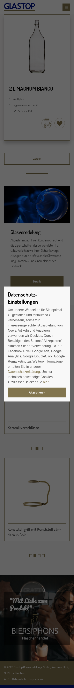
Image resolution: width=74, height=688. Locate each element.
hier (45, 382)
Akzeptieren (37, 392)
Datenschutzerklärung (24, 372)
